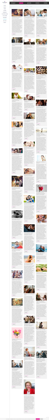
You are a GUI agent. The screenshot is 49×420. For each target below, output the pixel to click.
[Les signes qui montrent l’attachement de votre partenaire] (17, 181)
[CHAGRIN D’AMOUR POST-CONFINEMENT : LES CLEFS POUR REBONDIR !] (17, 393)
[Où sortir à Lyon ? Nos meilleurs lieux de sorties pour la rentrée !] (41, 383)
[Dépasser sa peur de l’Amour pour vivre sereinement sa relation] (29, 144)
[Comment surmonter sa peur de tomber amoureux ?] (29, 198)
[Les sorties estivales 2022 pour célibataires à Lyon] (29, 259)
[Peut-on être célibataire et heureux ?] (41, 158)
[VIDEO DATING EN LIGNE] (41, 325)
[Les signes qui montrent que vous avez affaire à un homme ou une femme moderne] (29, 41)
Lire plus (26, 35)
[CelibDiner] (5, 2)
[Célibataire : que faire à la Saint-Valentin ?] (17, 332)
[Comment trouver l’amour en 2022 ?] (29, 289)
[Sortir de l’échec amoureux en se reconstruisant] (17, 150)
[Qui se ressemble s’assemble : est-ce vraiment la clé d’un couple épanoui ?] (29, 116)
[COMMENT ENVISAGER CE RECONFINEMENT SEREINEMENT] (17, 363)
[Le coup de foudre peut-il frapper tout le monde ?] (29, 171)
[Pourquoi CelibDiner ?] (29, 386)
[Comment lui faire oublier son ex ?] (41, 41)
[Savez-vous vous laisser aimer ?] (41, 12)
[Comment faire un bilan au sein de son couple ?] (17, 12)
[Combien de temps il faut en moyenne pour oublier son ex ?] (17, 67)
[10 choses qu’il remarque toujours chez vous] (41, 103)
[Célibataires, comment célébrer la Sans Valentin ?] (17, 274)
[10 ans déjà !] (41, 218)
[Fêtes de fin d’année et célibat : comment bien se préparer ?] (41, 297)
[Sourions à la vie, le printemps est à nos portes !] (41, 268)
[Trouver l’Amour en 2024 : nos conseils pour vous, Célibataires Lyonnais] (29, 228)
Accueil (27, 6)
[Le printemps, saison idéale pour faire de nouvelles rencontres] (17, 244)
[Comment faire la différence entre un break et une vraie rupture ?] (17, 40)
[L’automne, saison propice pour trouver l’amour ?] (17, 302)
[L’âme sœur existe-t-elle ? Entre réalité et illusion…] (17, 214)
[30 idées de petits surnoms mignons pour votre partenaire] (17, 96)
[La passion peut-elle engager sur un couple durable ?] (29, 12)
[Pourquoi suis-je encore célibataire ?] (29, 97)
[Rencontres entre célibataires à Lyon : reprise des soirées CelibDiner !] (29, 319)
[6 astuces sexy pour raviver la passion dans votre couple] (29, 70)
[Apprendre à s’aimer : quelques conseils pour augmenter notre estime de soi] (29, 352)
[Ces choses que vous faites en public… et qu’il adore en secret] (17, 124)
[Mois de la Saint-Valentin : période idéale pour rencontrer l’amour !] (41, 248)
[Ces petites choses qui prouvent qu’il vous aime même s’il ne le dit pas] (41, 188)
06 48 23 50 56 (29, 3)
